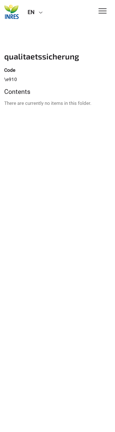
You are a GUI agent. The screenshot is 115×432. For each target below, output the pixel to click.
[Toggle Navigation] (103, 11)
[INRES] (11, 11)
